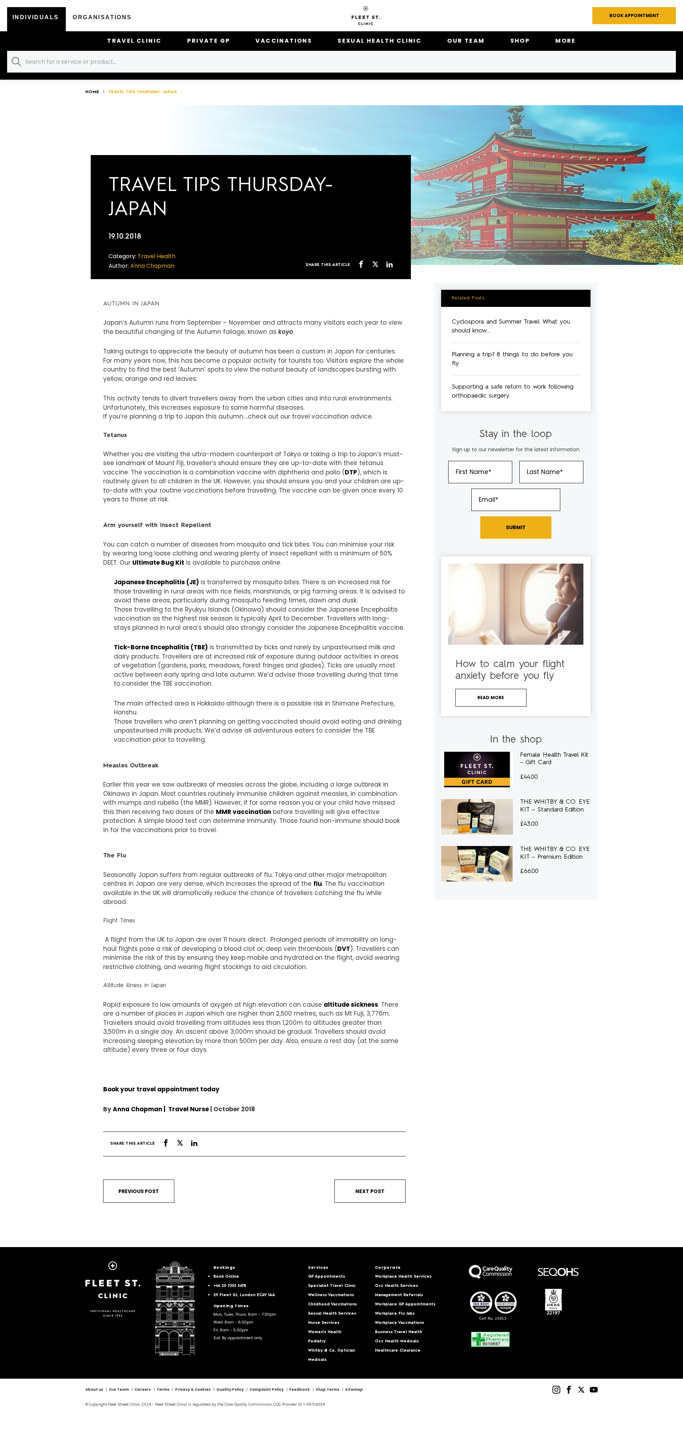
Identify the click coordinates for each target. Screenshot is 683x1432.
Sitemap (354, 1389)
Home (92, 92)
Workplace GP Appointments (405, 1304)
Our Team (466, 41)
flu (317, 883)
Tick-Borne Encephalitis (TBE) (161, 647)
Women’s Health (325, 1332)
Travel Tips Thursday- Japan (142, 92)
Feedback (299, 1389)
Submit (516, 527)
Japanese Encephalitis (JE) (156, 582)
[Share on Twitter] (375, 265)
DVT (343, 948)
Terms (163, 1389)
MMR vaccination (243, 812)
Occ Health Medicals (397, 1341)
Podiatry (316, 1341)
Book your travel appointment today (161, 1089)
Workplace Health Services (403, 1277)
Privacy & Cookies (193, 1389)
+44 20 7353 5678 (229, 1286)
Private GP (208, 41)
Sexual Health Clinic (380, 41)
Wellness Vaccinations (331, 1295)
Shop (520, 41)
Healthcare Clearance (397, 1351)
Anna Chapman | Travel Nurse (161, 1109)
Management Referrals (399, 1295)
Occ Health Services (396, 1286)
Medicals (317, 1360)
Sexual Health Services (332, 1314)
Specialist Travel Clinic (332, 1286)
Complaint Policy (266, 1389)
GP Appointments (326, 1277)
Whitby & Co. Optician (331, 1351)
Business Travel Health (398, 1332)
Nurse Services (323, 1323)
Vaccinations (283, 41)
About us (94, 1389)
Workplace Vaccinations (399, 1323)
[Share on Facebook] (361, 265)
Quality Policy (230, 1389)
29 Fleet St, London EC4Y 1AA (244, 1295)
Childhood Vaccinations (332, 1304)
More (565, 41)
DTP (351, 472)
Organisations (102, 17)
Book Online (226, 1277)
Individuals (35, 17)
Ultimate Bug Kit (158, 562)
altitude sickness (351, 1004)
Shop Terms (327, 1389)
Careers (142, 1389)
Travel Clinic (134, 41)
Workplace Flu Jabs (395, 1314)
